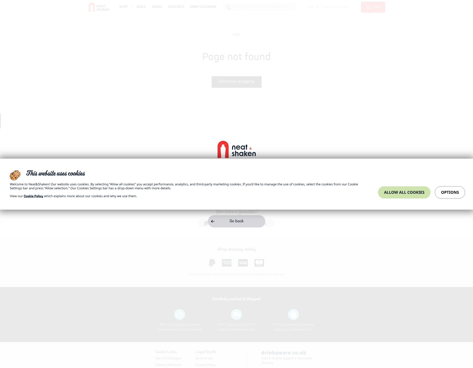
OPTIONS (450, 192)
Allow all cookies (404, 192)
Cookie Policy (33, 196)
